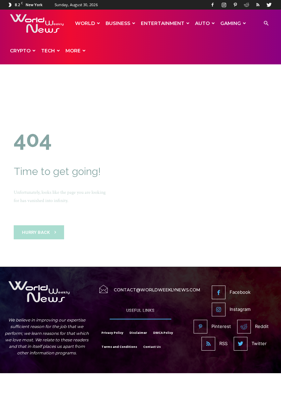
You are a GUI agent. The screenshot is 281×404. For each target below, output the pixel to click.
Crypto (20, 51)
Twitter (259, 343)
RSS (223, 343)
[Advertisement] (140, 86)
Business (118, 23)
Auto (202, 23)
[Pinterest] (235, 5)
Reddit (262, 326)
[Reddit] (246, 5)
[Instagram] (224, 5)
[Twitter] (269, 5)
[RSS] (258, 5)
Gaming (230, 23)
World (85, 23)
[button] (266, 23)
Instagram (240, 309)
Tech (48, 51)
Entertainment (162, 23)
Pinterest (221, 326)
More (73, 51)
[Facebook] (212, 5)
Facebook (240, 292)
